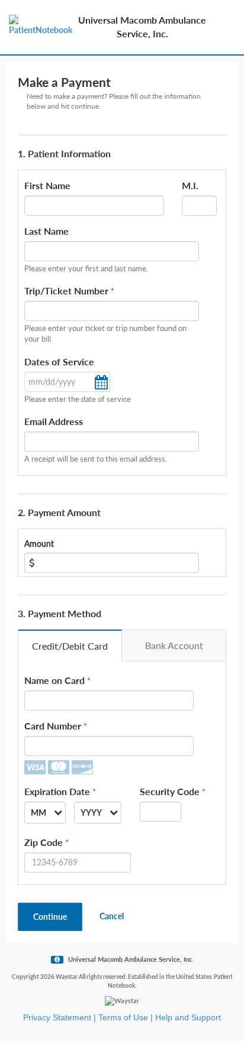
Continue (50, 917)
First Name (47, 185)
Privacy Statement (57, 1017)
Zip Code (43, 842)
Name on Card (54, 680)
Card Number (52, 725)
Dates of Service (59, 361)
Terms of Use (123, 1017)
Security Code (170, 791)
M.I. (190, 185)
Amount (39, 544)
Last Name (46, 230)
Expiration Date (57, 791)
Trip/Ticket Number (66, 290)
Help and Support (188, 1017)
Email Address (53, 421)
